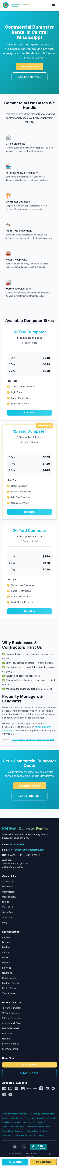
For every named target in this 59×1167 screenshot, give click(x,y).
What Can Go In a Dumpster (44, 1118)
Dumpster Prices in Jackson (14, 1114)
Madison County (10, 983)
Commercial (8, 891)
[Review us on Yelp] (23, 1147)
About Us (7, 917)
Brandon (6, 942)
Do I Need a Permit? (11, 1122)
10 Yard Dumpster (11, 1008)
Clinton (5, 952)
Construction (9, 896)
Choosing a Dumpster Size (42, 1114)
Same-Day (7, 912)
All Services (8, 881)
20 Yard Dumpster (11, 1018)
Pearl (5, 957)
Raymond (7, 972)
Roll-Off (6, 902)
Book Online (29, 66)
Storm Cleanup (10, 1048)
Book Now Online (29, 785)
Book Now (29, 412)
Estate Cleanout (10, 1043)
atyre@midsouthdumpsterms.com (26, 849)
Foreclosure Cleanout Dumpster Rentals (33, 739)
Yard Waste (8, 907)
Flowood (6, 967)
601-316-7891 (17, 844)
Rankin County (10, 988)
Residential (7, 886)
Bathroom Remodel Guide (38, 1126)
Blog (4, 922)
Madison (6, 947)
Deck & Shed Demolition (13, 1131)
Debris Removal (10, 1028)
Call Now (17, 1161)
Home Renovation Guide (13, 1126)
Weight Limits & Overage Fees (15, 1118)
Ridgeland (7, 962)
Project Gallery (36, 1135)
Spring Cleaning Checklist (38, 1131)
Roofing (6, 1038)
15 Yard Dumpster (11, 1013)
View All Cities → (10, 993)
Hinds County (9, 978)
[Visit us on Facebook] (15, 1147)
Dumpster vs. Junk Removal (14, 1135)
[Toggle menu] (53, 5)
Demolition (7, 1033)
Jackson (6, 937)
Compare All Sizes (11, 1023)
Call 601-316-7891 (29, 76)
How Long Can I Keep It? (34, 1122)
